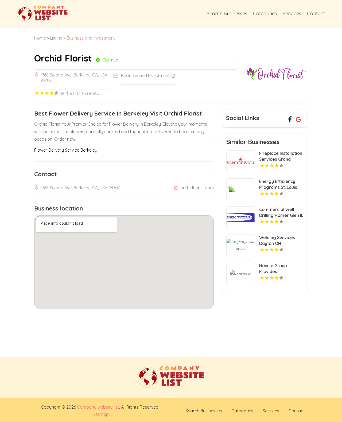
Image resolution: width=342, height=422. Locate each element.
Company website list (98, 407)
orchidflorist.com (197, 187)
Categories (265, 13)
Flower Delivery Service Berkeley (65, 150)
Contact (316, 13)
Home (40, 38)
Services (292, 13)
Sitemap (100, 414)
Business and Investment (91, 38)
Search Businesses (227, 13)
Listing (56, 38)
